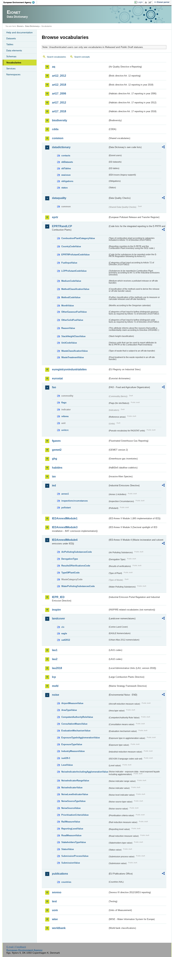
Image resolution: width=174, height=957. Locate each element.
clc (62, 627)
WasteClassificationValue (74, 351)
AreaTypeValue (69, 710)
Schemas (11, 56)
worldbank (59, 928)
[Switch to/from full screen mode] (151, 2)
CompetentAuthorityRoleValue (77, 717)
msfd (55, 685)
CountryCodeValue (71, 246)
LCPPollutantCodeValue (73, 271)
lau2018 (57, 668)
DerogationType (69, 559)
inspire (56, 609)
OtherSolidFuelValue (72, 320)
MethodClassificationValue (75, 289)
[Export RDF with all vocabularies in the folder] (163, 147)
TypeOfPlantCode (70, 572)
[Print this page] (146, 2)
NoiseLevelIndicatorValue (74, 794)
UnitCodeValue (69, 342)
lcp (54, 676)
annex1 (65, 494)
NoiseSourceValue (71, 808)
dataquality (59, 198)
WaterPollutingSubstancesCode (78, 586)
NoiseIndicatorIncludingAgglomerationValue (84, 771)
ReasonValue (68, 328)
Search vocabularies (56, 57)
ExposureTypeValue (71, 744)
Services (10, 68)
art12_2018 (59, 84)
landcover (58, 618)
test (54, 901)
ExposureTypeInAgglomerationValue (80, 737)
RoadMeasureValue (71, 835)
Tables (9, 44)
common (57, 138)
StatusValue (67, 849)
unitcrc (65, 430)
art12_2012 (59, 75)
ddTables (66, 168)
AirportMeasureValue (72, 703)
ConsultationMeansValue (74, 724)
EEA (20, 2)
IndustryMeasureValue (73, 751)
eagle (64, 633)
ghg (54, 458)
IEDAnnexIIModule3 (64, 527)
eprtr (55, 217)
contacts (65, 155)
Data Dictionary (32, 26)
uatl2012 (65, 640)
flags (63, 402)
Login (140, 2)
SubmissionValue (70, 863)
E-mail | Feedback (16, 946)
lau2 (54, 659)
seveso (56, 892)
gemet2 (57, 449)
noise (55, 694)
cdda (55, 129)
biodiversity (59, 120)
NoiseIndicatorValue (71, 787)
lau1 (54, 650)
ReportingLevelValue (72, 828)
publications (60, 873)
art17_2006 (59, 93)
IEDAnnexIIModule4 (64, 539)
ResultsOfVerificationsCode (75, 565)
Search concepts (82, 57)
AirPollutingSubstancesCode (76, 552)
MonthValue (67, 305)
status (64, 187)
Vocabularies (13, 62)
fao (54, 387)
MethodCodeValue (70, 297)
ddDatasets (67, 162)
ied (54, 485)
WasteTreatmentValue (72, 357)
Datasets (11, 38)
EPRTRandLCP (62, 226)
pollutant (66, 507)
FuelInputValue (69, 262)
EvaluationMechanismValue (75, 730)
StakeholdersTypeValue (73, 842)
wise (55, 919)
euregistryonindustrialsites (69, 369)
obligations (67, 181)
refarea (64, 416)
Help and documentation (19, 32)
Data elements (14, 50)
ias (54, 476)
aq (53, 66)
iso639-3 (65, 758)
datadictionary (61, 147)
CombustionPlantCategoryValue (78, 238)
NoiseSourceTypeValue (73, 801)
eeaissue (66, 175)
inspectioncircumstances (74, 500)
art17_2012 (59, 102)
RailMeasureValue (70, 821)
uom (55, 910)
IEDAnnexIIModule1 (64, 518)
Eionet (20, 26)
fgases (56, 440)
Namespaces (13, 74)
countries (66, 882)
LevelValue (67, 765)
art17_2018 (59, 111)
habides (57, 467)
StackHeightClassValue (73, 336)
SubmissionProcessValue (74, 856)
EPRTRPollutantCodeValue (75, 254)
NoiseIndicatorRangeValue (75, 780)
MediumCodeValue (71, 281)
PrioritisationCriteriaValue (75, 815)
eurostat (57, 378)
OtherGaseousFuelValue (74, 312)
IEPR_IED (58, 597)
